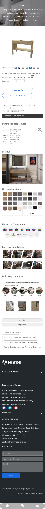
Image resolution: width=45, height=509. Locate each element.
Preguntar (16, 90)
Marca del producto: (12, 111)
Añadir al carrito (16, 95)
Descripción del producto (14, 116)
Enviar (11, 476)
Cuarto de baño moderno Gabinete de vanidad (22, 347)
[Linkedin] (10, 408)
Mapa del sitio (23, 493)
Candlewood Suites (11, 333)
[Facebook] (4, 408)
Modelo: (7, 105)
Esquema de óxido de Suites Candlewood (20, 342)
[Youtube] (16, 408)
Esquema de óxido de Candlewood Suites (20, 337)
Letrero (40, 493)
